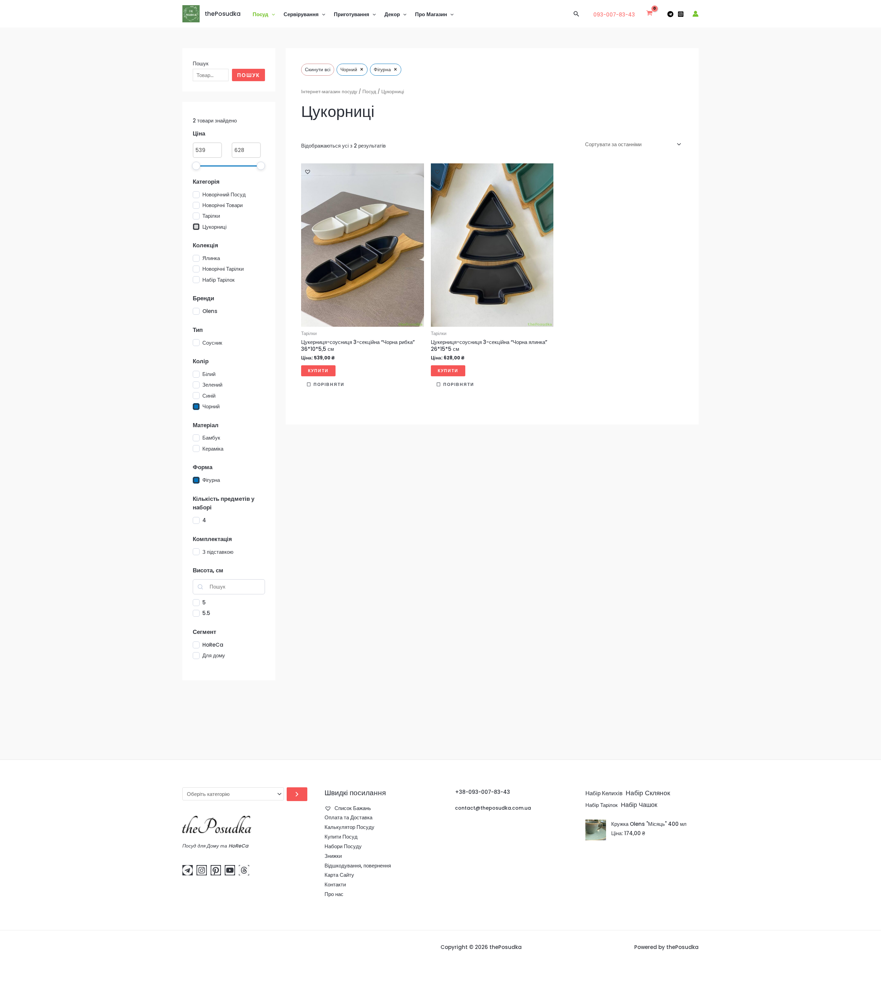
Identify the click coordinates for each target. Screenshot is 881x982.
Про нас (334, 894)
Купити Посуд (341, 836)
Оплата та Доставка (348, 817)
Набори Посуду (343, 846)
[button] (271, 14)
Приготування (351, 14)
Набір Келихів (604, 793)
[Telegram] (670, 14)
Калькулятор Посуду (349, 827)
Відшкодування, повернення (358, 865)
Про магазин (431, 14)
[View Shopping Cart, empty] (649, 14)
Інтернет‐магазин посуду (329, 91)
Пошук (201, 63)
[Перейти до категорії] (297, 794)
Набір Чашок (639, 805)
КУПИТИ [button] (318, 371)
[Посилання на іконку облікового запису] (695, 14)
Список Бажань (352, 808)
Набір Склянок (648, 793)
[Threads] (244, 870)
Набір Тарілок (601, 805)
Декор (392, 14)
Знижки (333, 856)
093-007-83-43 (614, 14)
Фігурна (211, 480)
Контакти (335, 884)
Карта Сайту (339, 874)
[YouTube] (230, 870)
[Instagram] (681, 14)
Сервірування (301, 14)
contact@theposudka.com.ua (493, 808)
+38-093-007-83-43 (482, 792)
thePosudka (223, 14)
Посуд (260, 14)
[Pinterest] (216, 870)
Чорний (211, 406)
